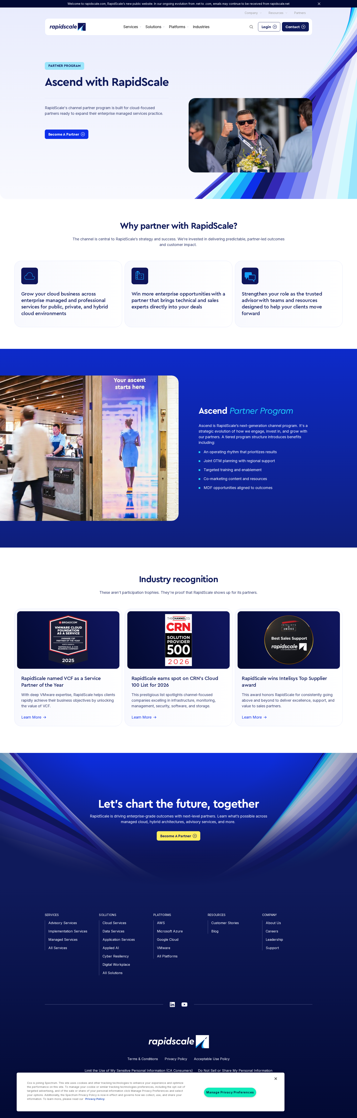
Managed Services (63, 939)
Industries (201, 27)
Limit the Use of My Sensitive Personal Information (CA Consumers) (139, 1070)
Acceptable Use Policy (212, 1059)
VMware (163, 948)
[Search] (251, 27)
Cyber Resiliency (116, 956)
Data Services (113, 931)
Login (266, 27)
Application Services (119, 939)
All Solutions (113, 973)
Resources (276, 13)
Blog (214, 931)
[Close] (275, 1078)
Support (272, 948)
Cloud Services (114, 923)
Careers (272, 931)
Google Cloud (167, 939)
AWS (161, 923)
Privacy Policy (176, 1059)
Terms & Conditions (142, 1059)
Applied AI (111, 948)
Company (251, 13)
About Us (273, 923)
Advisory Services (62, 923)
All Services (57, 948)
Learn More (31, 717)
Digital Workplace (116, 964)
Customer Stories (225, 923)
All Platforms (167, 956)
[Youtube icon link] (184, 1004)
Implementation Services (67, 931)
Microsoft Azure (170, 931)
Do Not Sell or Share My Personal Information (235, 1070)
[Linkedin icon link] (172, 1004)
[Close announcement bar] (319, 3)
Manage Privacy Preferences (230, 1092)
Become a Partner (63, 134)
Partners (300, 13)
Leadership (274, 939)
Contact (293, 27)
